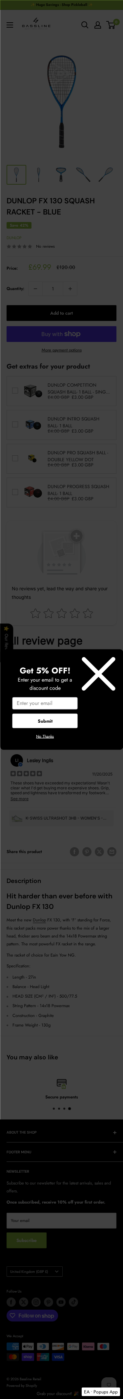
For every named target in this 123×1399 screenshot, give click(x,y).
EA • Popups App (101, 1391)
